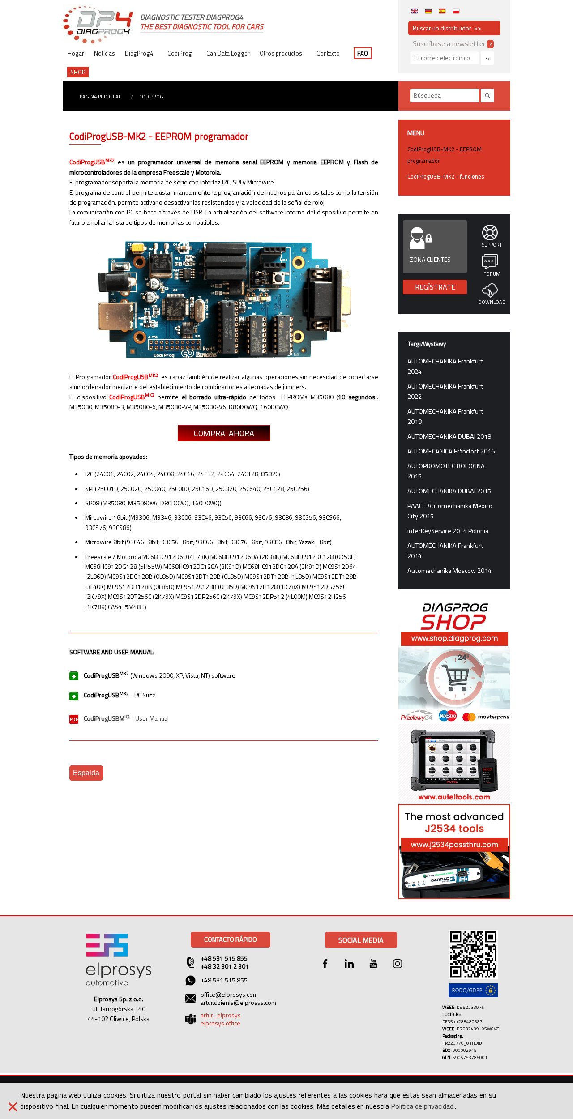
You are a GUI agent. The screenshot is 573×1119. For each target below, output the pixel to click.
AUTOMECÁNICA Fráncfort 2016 (451, 451)
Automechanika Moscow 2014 (449, 571)
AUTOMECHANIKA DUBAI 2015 (449, 491)
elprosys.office (220, 1023)
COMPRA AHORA (224, 433)
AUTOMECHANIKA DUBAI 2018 (449, 436)
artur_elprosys (221, 1015)
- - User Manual (123, 718)
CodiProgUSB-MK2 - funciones (445, 176)
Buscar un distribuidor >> (447, 28)
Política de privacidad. (423, 1106)
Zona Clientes (430, 259)
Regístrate (435, 287)
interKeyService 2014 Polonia (447, 531)
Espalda (86, 773)
